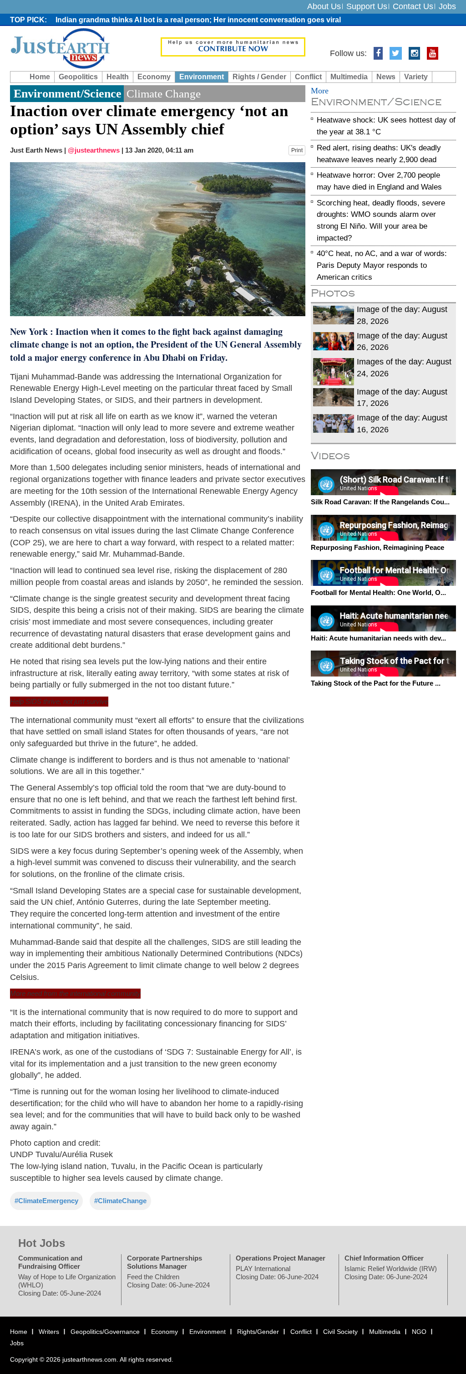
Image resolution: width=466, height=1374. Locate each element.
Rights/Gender (258, 1331)
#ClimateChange (120, 1200)
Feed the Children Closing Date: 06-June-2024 (168, 1280)
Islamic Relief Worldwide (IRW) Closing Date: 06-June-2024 (390, 1272)
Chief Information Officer (384, 1257)
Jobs (447, 6)
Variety (416, 77)
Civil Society (340, 1331)
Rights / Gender (259, 77)
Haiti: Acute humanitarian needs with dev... (378, 637)
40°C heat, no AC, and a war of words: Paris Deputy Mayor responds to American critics (382, 265)
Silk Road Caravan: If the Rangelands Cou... (380, 502)
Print (297, 150)
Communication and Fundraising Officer (50, 1262)
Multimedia (349, 77)
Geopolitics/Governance (105, 1331)
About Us (324, 6)
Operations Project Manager (280, 1257)
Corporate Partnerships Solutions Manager (164, 1262)
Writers (49, 1331)
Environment (201, 77)
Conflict (308, 77)
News (385, 77)
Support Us (366, 6)
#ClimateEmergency (46, 1200)
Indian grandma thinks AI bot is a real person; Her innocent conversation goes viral (198, 20)
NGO (419, 1331)
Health (117, 77)
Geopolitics (78, 77)
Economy (154, 77)
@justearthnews (94, 150)
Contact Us (413, 6)
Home (40, 77)
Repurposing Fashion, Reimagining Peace (377, 547)
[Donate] (233, 46)
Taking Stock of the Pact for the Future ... (376, 683)
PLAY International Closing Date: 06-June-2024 (277, 1272)
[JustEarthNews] (60, 47)
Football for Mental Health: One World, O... (378, 592)
